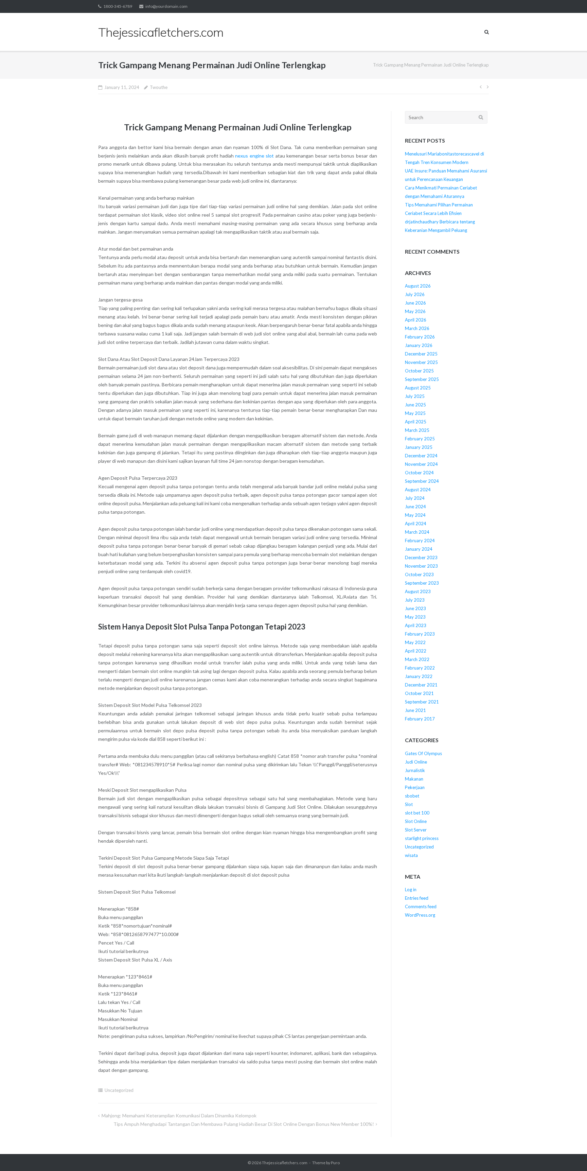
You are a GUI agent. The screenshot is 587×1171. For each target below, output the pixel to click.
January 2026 (418, 345)
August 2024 (418, 489)
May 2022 (415, 642)
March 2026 (417, 328)
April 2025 (415, 421)
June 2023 (415, 608)
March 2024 (417, 532)
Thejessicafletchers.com (284, 1162)
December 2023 (421, 557)
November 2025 (421, 362)
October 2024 (419, 472)
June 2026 (415, 303)
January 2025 (418, 447)
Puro (335, 1162)
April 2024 (415, 523)
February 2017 (420, 718)
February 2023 (420, 634)
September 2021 (422, 702)
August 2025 (418, 387)
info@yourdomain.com (166, 6)
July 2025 (415, 396)
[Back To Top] (570, 1155)
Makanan (414, 779)
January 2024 (418, 549)
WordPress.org (420, 915)
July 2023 (415, 600)
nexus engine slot (254, 156)
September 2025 (422, 379)
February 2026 (420, 337)
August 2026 (418, 286)
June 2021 (415, 710)
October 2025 (419, 370)
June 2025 (415, 404)
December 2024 (421, 455)
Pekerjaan (415, 787)
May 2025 (415, 413)
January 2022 (418, 676)
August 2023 (418, 591)
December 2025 (421, 353)
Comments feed (421, 906)
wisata (411, 855)
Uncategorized (119, 1090)
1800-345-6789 (117, 6)
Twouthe (158, 87)
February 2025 (420, 438)
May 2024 (415, 515)
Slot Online (416, 821)
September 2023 (422, 583)
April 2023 (415, 625)
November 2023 (421, 566)
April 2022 (415, 651)
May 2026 (415, 311)
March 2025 (417, 430)
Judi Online (416, 762)
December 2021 (421, 685)
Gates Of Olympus (423, 753)
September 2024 (422, 481)
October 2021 (419, 693)
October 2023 (419, 574)
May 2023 (415, 617)
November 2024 (421, 464)
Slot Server (416, 829)
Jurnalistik (415, 770)
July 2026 (415, 294)
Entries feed (416, 898)
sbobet (412, 796)
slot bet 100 (417, 813)
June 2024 (415, 506)
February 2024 (420, 540)
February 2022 (420, 668)
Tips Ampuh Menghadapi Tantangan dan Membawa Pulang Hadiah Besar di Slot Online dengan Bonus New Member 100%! (243, 1124)
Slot (409, 804)
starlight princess (422, 838)
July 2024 (415, 498)
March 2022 (417, 659)
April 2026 (415, 320)
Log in (410, 889)
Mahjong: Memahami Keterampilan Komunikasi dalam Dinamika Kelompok (179, 1115)
